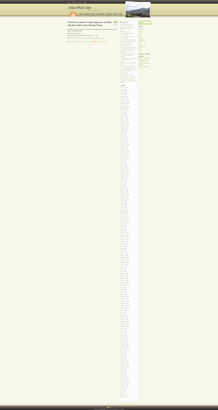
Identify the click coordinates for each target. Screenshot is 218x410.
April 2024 (122, 137)
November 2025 (123, 103)
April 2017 (122, 271)
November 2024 (123, 124)
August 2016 (123, 285)
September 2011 (123, 386)
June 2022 (122, 161)
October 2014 (123, 324)
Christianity (141, 29)
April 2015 (122, 314)
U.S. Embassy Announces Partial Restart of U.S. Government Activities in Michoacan (128, 60)
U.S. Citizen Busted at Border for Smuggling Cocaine (127, 37)
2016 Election (73, 38)
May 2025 (122, 114)
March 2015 (122, 315)
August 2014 (123, 328)
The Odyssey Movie (124, 72)
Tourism (140, 51)
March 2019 (122, 230)
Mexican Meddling (87, 38)
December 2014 (123, 321)
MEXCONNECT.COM (143, 61)
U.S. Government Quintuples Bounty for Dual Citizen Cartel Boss (128, 70)
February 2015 (123, 317)
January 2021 (123, 192)
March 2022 (122, 167)
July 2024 (122, 131)
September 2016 (123, 284)
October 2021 (123, 176)
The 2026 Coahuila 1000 (125, 31)
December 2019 (123, 214)
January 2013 (123, 362)
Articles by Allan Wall (93, 10)
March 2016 (122, 294)
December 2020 (123, 193)
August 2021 (123, 179)
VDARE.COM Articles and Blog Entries (144, 64)
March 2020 (122, 209)
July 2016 (122, 287)
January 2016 (123, 298)
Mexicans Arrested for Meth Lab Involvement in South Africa (126, 24)
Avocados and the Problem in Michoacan (128, 67)
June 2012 (122, 372)
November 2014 (123, 323)
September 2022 (123, 156)
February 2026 (123, 98)
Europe (140, 33)
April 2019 (122, 229)
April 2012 (122, 376)
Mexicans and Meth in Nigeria (126, 74)
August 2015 (123, 307)
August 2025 (123, 108)
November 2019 (123, 216)
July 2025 (122, 110)
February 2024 (123, 140)
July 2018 (122, 245)
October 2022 (123, 154)
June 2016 (122, 289)
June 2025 (122, 112)
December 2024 (123, 122)
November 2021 (123, 174)
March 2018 (122, 252)
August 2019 (123, 222)
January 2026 (123, 99)
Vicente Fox (101, 38)
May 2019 (122, 227)
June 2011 (122, 392)
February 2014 (123, 338)
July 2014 (122, 330)
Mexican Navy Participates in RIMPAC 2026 (128, 63)
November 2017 (123, 259)
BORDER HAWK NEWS (144, 59)
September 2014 (123, 326)
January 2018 (123, 255)
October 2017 (123, 260)
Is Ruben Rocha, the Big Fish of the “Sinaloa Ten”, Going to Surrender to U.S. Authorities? (128, 81)
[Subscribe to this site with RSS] (73, 13)
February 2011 (123, 395)
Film (140, 35)
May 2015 (122, 312)
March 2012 (122, 377)
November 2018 (123, 237)
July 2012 (122, 370)
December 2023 (123, 144)
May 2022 (122, 163)
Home (69, 2)
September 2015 (123, 305)
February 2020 (123, 211)
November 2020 (123, 195)
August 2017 (123, 264)
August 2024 (123, 129)
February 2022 (123, 168)
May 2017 (122, 269)
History (120, 14)
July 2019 (122, 223)
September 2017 (123, 262)
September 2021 (123, 177)
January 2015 (123, 319)
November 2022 (123, 153)
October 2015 (123, 303)
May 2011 (122, 393)
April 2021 (122, 186)
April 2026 (122, 94)
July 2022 (122, 160)
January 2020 (123, 213)
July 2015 (122, 308)
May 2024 (122, 135)
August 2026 (123, 87)
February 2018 (123, 253)
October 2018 (123, 239)
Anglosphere (141, 28)
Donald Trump (80, 38)
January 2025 (123, 121)
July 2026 (122, 89)
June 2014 (122, 331)
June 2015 (122, 310)
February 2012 (123, 379)
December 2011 (123, 381)
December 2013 (123, 342)
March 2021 (122, 188)
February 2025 (123, 119)
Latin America (109, 14)
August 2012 (123, 369)
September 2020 (123, 199)
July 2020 (122, 202)
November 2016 (123, 280)
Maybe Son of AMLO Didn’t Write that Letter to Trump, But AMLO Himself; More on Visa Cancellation (128, 41)
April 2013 (122, 356)
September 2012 (123, 367)
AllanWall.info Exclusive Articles (144, 67)
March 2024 (122, 138)
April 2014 (122, 335)
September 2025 (123, 106)
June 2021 (122, 183)
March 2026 (122, 96)
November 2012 (123, 365)
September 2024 (123, 128)
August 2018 (123, 243)
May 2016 (122, 291)
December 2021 (123, 172)
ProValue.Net (122, 409)
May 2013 (122, 354)
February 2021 (123, 190)
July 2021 (122, 181)
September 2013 (123, 347)
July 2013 (122, 351)
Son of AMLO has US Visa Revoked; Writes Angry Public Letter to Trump (127, 48)
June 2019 (122, 225)
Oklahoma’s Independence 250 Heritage (128, 76)
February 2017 (123, 275)
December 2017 (123, 257)
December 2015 (123, 299)
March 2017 (122, 273)
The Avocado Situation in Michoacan (127, 66)
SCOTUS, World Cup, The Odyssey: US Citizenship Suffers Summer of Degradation (128, 55)
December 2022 (123, 151)
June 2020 (122, 204)
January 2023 (123, 149)
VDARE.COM (94, 35)
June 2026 (122, 90)
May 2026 (122, 92)
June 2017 (122, 268)
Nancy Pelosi (95, 38)
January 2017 (123, 276)
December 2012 (123, 363)
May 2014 (122, 333)
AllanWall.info (80, 7)
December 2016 (123, 278)
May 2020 (122, 206)
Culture (115, 14)
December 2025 (123, 101)
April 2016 (122, 292)
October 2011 (123, 384)
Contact (85, 2)
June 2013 (122, 353)
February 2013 (123, 360)
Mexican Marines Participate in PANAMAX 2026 (126, 45)
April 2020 (122, 207)
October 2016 (123, 282)
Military (140, 44)
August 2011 (123, 388)
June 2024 (122, 133)
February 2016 (123, 296)
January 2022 (123, 170)
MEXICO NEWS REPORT (144, 58)
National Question (100, 14)
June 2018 (122, 246)
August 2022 (123, 158)
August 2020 (123, 200)
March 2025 (122, 117)
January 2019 (123, 234)
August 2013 (123, 349)
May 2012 (122, 374)
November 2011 (123, 383)
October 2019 (123, 218)
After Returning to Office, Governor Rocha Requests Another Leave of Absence (127, 29)
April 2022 (122, 165)
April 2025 (122, 115)
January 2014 (123, 340)
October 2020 (123, 197)
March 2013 (122, 358)
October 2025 (123, 105)
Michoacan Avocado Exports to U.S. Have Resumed (127, 51)
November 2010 (123, 397)
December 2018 (123, 236)
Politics (93, 14)
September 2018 (123, 241)
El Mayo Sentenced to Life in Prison (127, 78)
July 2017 (122, 266)
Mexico (80, 14)
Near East (141, 47)
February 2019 (123, 232)
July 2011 (122, 390)
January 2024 (123, 142)
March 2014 (122, 337)
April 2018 (122, 250)
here (82, 33)
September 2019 (123, 220)
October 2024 (123, 126)
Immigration (87, 14)
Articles (74, 2)
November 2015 (123, 301)
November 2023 (123, 145)
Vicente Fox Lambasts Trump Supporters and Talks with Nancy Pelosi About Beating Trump (89, 24)
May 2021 (122, 184)
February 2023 (123, 147)
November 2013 (123, 344)
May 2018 (122, 248)
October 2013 (123, 346)
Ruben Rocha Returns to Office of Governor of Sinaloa (127, 34)
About (79, 2)
